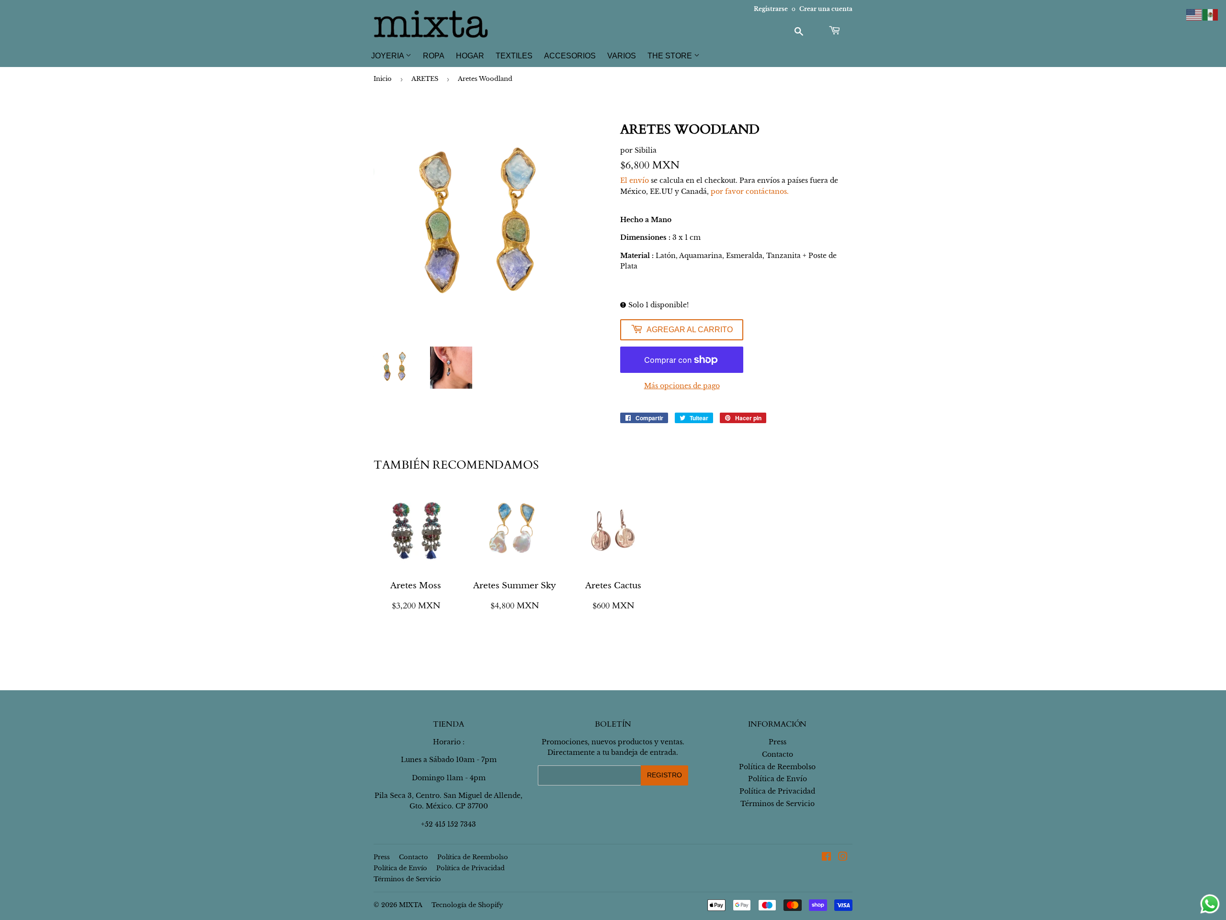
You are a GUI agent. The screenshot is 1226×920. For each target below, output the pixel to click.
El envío (634, 180)
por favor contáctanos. (750, 191)
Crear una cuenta (825, 8)
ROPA (433, 56)
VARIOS (621, 56)
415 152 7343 (455, 824)
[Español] (1211, 14)
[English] (1194, 14)
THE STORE (670, 56)
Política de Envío (777, 778)
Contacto (777, 754)
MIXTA (410, 905)
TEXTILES (514, 56)
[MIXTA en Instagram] (843, 857)
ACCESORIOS (570, 56)
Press (777, 742)
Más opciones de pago (682, 385)
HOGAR (470, 56)
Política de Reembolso (777, 767)
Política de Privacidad (777, 791)
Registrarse (771, 8)
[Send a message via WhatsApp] (1210, 904)
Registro (664, 775)
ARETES (424, 79)
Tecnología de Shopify (467, 905)
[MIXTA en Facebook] (826, 857)
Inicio (383, 79)
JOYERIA (388, 56)
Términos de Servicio (777, 803)
